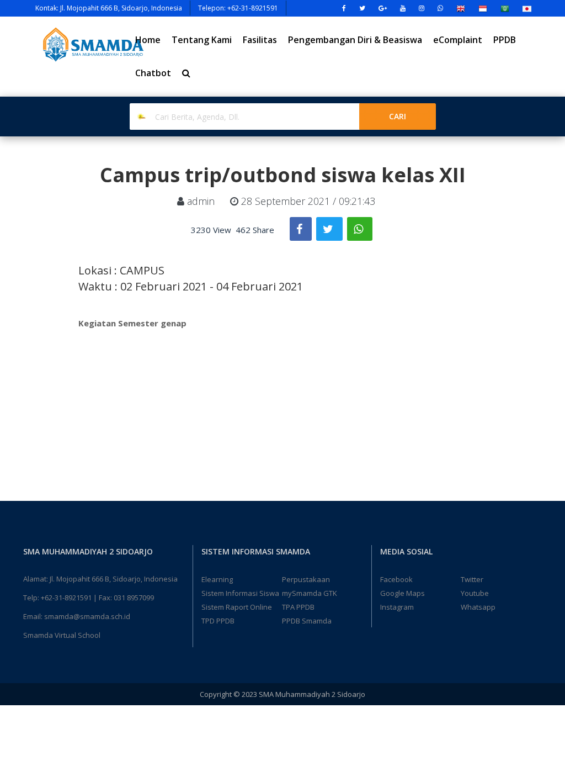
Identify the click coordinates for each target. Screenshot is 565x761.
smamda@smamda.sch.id (87, 616)
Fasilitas (260, 40)
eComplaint (457, 40)
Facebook (396, 579)
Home (148, 40)
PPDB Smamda (307, 621)
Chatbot (153, 73)
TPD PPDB (217, 621)
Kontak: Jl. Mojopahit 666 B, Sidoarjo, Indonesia (108, 8)
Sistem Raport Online (236, 607)
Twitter (472, 579)
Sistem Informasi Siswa (240, 593)
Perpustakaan (306, 579)
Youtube (475, 593)
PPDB (504, 40)
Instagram (397, 607)
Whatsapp (478, 607)
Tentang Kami (202, 40)
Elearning (217, 579)
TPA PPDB (298, 607)
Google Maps (402, 593)
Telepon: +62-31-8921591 (238, 8)
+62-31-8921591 (66, 598)
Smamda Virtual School (61, 635)
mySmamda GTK (309, 593)
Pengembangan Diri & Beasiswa (355, 40)
